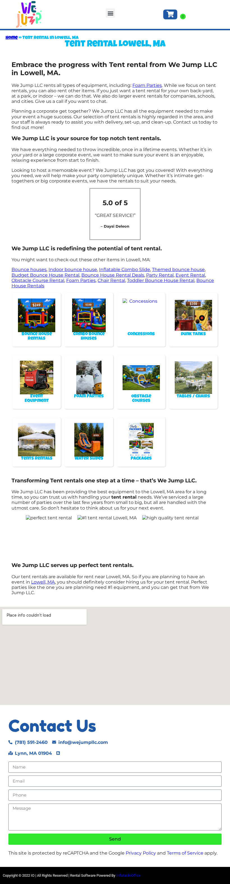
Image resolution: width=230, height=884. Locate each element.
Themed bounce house (178, 269)
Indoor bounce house (73, 269)
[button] (110, 13)
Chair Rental (111, 280)
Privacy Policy (141, 853)
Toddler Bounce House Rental (160, 280)
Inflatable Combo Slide (124, 269)
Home (12, 38)
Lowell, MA (43, 582)
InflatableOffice (128, 875)
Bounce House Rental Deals (112, 275)
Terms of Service (185, 853)
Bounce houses (29, 269)
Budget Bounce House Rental (45, 275)
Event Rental (190, 275)
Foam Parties (147, 85)
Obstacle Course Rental (38, 280)
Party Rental (160, 275)
